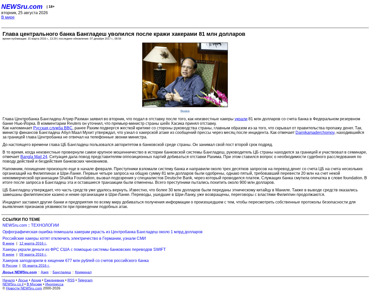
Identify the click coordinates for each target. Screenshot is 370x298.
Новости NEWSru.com (24, 288)
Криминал (83, 272)
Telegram (85, 280)
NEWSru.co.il (13, 284)
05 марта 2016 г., (36, 265)
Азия (45, 272)
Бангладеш (62, 272)
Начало (9, 280)
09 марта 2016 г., (33, 254)
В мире (8, 17)
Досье (23, 280)
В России (10, 265)
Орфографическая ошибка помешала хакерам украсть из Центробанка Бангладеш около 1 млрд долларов (103, 232)
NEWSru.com (22, 6)
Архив (36, 280)
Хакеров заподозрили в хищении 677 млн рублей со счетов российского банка (76, 260)
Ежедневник (54, 280)
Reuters (185, 110)
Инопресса (54, 284)
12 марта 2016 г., (33, 243)
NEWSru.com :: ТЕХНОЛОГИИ (31, 225)
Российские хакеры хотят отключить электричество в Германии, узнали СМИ (74, 238)
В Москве (34, 284)
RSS (71, 280)
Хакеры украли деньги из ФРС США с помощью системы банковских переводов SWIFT (84, 249)
